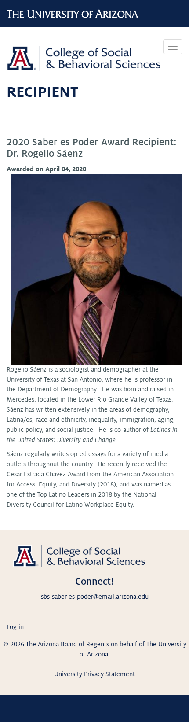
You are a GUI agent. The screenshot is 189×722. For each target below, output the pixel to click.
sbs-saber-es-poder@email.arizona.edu (95, 596)
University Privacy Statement (94, 674)
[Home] (83, 55)
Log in (15, 626)
